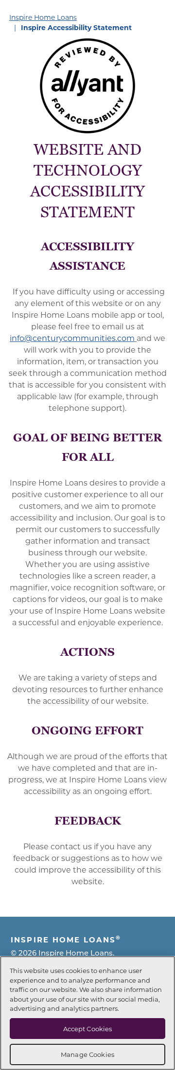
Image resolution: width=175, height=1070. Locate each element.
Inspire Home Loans (43, 17)
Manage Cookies (87, 1054)
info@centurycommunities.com (72, 338)
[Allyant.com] (87, 85)
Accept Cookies (87, 1028)
